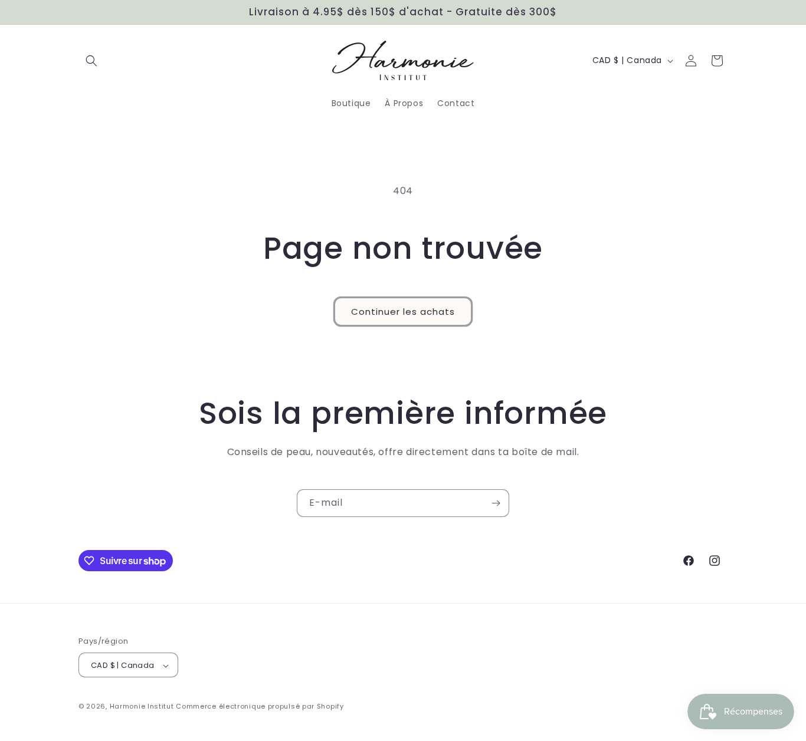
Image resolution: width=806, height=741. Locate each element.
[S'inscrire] (496, 503)
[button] (91, 61)
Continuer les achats (403, 311)
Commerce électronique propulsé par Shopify (259, 707)
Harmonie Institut (142, 707)
